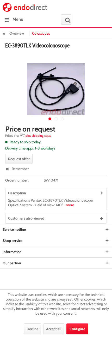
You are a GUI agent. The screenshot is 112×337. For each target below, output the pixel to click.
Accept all (53, 329)
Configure (77, 329)
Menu (18, 19)
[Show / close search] (66, 19)
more (69, 205)
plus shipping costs (38, 136)
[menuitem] (13, 19)
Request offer (19, 159)
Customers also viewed (26, 218)
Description (17, 193)
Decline (32, 329)
